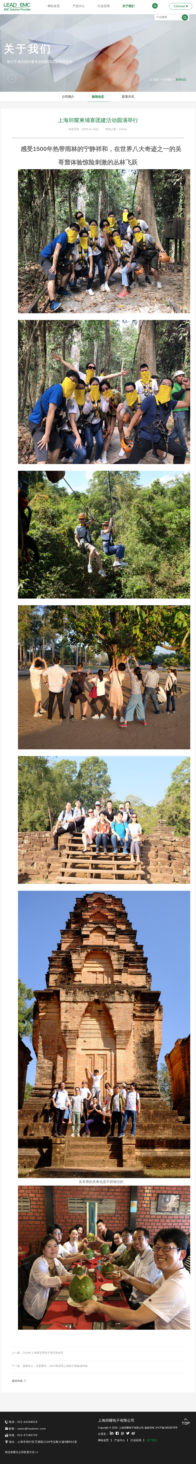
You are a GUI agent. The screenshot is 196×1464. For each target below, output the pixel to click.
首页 (155, 79)
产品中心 (79, 6)
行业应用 (103, 6)
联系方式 (128, 96)
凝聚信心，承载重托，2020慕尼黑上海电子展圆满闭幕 (55, 1365)
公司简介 (68, 96)
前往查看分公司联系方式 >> (21, 1452)
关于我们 (128, 6)
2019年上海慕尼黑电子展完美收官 (43, 1352)
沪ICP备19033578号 (166, 1427)
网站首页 (54, 6)
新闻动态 (181, 79)
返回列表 (17, 1380)
